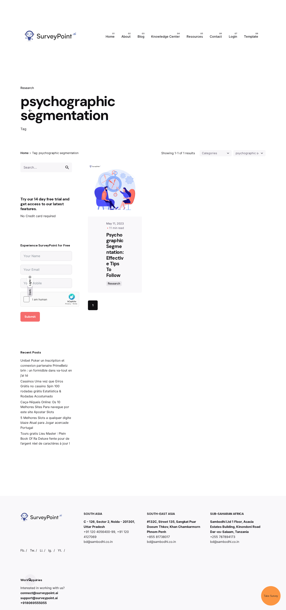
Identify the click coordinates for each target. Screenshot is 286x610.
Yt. (60, 550)
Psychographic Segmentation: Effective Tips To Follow (115, 255)
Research (114, 283)
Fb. (22, 550)
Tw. (32, 550)
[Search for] (46, 167)
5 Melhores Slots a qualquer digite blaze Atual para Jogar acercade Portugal (45, 423)
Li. (41, 550)
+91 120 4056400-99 (99, 532)
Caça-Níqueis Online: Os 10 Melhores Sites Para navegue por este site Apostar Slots (44, 407)
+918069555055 (33, 603)
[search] (67, 167)
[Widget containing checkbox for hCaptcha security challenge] (49, 299)
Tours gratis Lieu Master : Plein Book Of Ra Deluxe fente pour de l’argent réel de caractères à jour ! (45, 438)
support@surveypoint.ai (39, 598)
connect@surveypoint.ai (39, 593)
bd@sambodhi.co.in (98, 542)
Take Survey (271, 595)
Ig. (50, 550)
